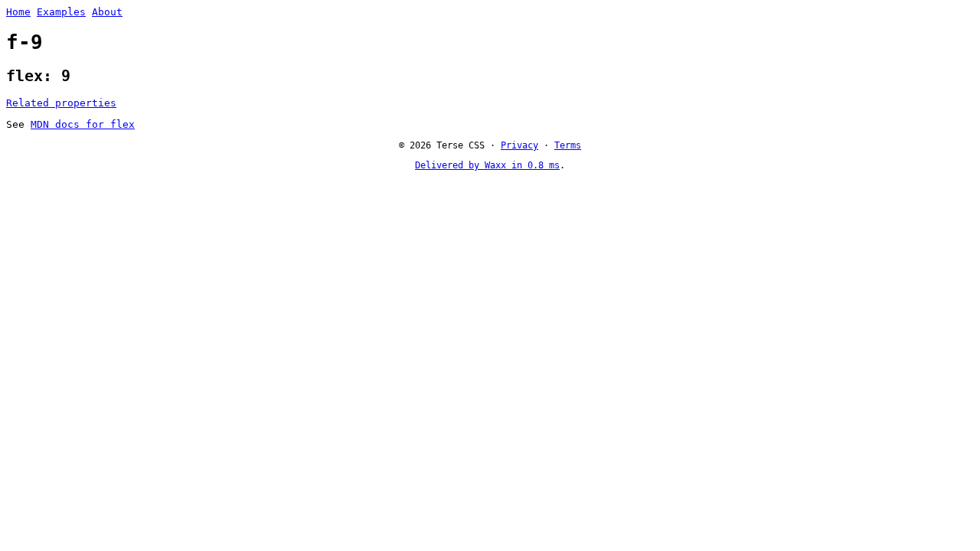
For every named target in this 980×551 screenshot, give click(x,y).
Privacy (519, 145)
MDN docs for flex (83, 124)
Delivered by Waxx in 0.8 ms (487, 165)
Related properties (61, 103)
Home (18, 12)
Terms (567, 145)
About (107, 12)
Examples (61, 12)
